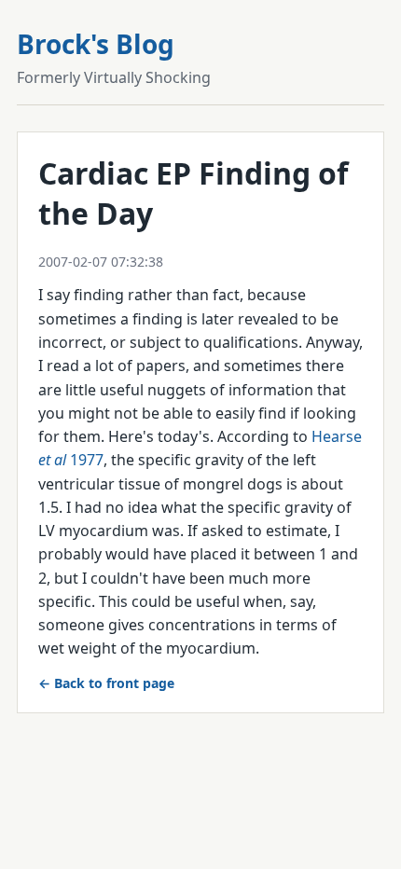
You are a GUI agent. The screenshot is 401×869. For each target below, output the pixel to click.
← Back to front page (106, 683)
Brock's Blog (95, 44)
